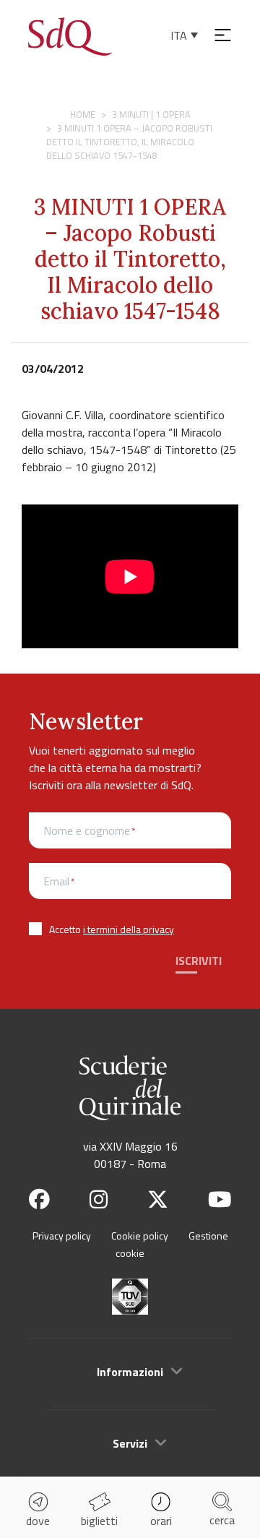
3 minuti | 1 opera (151, 114)
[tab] (130, 1371)
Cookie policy (139, 1235)
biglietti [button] (99, 1520)
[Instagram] (99, 1199)
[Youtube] (219, 1199)
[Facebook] (39, 1199)
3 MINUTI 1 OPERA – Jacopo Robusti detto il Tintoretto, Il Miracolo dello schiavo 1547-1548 (130, 259)
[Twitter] (157, 1199)
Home (82, 114)
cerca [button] (222, 1520)
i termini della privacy (128, 929)
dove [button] (38, 1520)
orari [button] (161, 1520)
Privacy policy (61, 1235)
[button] (130, 1371)
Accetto (111, 929)
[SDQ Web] (70, 34)
